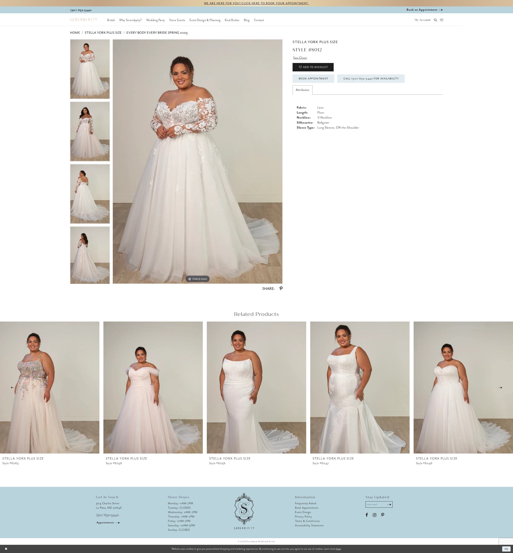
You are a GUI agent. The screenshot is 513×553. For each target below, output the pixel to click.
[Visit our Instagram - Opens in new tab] (374, 515)
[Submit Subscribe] (389, 504)
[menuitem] (111, 20)
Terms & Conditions (307, 521)
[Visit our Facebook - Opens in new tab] (367, 515)
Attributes (302, 90)
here (338, 548)
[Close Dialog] (6, 548)
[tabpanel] (90, 70)
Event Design (303, 512)
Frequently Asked (305, 503)
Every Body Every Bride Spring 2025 (157, 33)
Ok (507, 549)
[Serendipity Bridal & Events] (83, 19)
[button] (422, 20)
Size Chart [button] (300, 58)
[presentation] (49, 388)
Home (75, 33)
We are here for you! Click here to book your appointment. (256, 3)
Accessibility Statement (309, 525)
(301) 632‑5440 (107, 515)
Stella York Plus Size (103, 33)
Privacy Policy (303, 516)
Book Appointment (313, 78)
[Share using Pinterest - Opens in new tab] (281, 288)
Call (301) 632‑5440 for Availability (371, 78)
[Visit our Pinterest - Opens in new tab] (382, 515)
